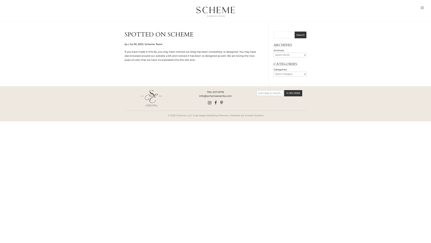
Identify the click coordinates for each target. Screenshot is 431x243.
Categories (280, 69)
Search (300, 34)
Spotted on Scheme (159, 34)
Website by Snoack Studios (246, 115)
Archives (279, 50)
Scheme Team (153, 44)
